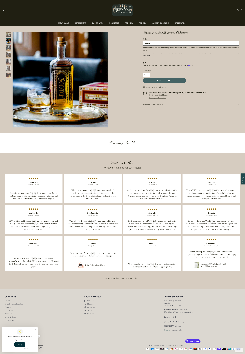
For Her (129, 23)
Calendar (180, 23)
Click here (167, 330)
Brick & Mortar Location (14, 304)
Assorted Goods (160, 23)
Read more (146, 55)
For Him (143, 23)
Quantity (147, 71)
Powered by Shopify (175, 345)
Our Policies (9, 320)
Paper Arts (97, 23)
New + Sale (63, 23)
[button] (38, 336)
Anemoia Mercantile (159, 345)
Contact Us (9, 310)
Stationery (80, 23)
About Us (8, 314)
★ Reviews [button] (243, 179)
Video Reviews (10, 317)
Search (7, 301)
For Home (114, 23)
